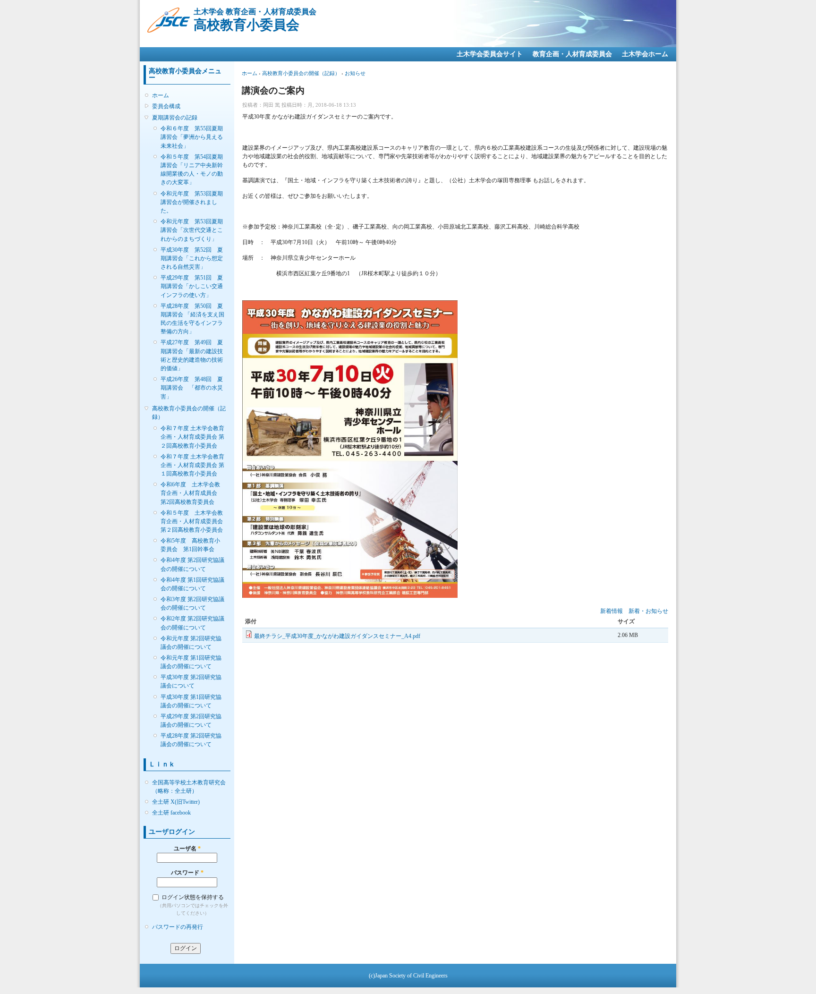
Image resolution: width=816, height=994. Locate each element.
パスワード (187, 872)
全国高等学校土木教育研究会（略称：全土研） (189, 786)
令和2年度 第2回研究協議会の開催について (192, 622)
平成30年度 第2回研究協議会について (191, 681)
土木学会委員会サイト (490, 54)
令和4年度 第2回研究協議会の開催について (192, 564)
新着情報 (611, 611)
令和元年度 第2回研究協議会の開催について (191, 642)
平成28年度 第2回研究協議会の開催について (191, 740)
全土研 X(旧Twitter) (176, 802)
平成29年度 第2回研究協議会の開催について (191, 720)
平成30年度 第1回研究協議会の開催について (191, 701)
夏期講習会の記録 (174, 117)
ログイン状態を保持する (193, 897)
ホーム (160, 95)
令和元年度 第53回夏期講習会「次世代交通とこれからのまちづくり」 (192, 230)
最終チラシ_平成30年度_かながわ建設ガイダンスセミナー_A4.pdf (337, 636)
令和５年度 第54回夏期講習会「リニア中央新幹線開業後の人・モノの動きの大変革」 (192, 169)
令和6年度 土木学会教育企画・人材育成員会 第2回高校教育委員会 (192, 493)
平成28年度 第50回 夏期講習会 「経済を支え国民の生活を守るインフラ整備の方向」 (192, 319)
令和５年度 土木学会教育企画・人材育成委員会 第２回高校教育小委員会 (192, 521)
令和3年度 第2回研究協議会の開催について (192, 603)
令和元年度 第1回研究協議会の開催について (191, 662)
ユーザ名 (187, 848)
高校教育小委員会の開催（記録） (189, 412)
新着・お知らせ (648, 611)
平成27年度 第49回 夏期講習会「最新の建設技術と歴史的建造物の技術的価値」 (192, 355)
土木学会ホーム (645, 54)
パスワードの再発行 (177, 927)
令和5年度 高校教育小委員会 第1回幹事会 (190, 544)
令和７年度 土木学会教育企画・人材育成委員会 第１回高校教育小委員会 (192, 465)
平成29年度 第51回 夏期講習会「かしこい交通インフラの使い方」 (192, 286)
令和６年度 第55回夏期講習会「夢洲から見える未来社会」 (192, 137)
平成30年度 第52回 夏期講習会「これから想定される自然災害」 (192, 258)
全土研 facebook (171, 812)
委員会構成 (166, 106)
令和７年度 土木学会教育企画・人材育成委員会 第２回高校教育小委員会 (192, 437)
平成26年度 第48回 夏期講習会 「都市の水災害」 (192, 387)
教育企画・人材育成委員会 (572, 54)
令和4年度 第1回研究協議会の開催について (192, 584)
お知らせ (355, 73)
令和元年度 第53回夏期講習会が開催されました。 (192, 202)
